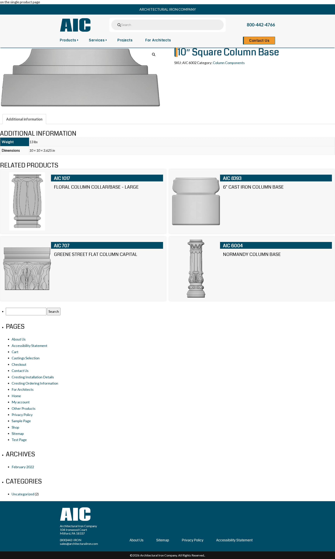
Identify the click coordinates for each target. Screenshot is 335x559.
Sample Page (21, 421)
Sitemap (18, 433)
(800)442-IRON (70, 540)
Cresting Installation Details (33, 377)
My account (21, 402)
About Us (19, 339)
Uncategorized (23, 494)
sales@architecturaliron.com (79, 543)
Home (16, 396)
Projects (125, 40)
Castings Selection (26, 358)
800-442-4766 (261, 24)
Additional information (24, 119)
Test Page (19, 440)
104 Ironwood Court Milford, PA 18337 (73, 531)
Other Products (23, 408)
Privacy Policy (22, 415)
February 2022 (23, 467)
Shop (15, 427)
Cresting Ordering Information (35, 383)
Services (97, 40)
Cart (15, 352)
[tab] (24, 119)
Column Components (229, 63)
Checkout (19, 364)
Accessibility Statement (29, 345)
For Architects (158, 40)
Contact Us (259, 40)
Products (68, 40)
